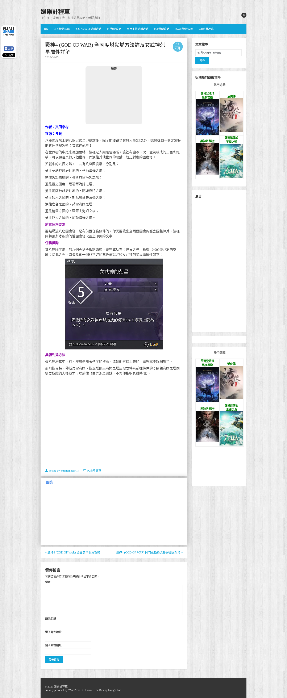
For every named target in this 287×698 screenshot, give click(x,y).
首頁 (46, 28)
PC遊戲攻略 (114, 28)
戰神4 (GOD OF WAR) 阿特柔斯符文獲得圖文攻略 (149, 552)
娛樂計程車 (55, 12)
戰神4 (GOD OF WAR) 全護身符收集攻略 (72, 552)
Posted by (63, 470)
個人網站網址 (53, 645)
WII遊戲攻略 (206, 28)
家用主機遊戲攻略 (138, 28)
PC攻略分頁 (94, 470)
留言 (48, 582)
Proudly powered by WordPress (62, 689)
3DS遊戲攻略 (62, 28)
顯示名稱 (50, 618)
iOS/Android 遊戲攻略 (88, 28)
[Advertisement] (114, 97)
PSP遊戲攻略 (161, 28)
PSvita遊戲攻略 (184, 28)
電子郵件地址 (53, 632)
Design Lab (114, 689)
